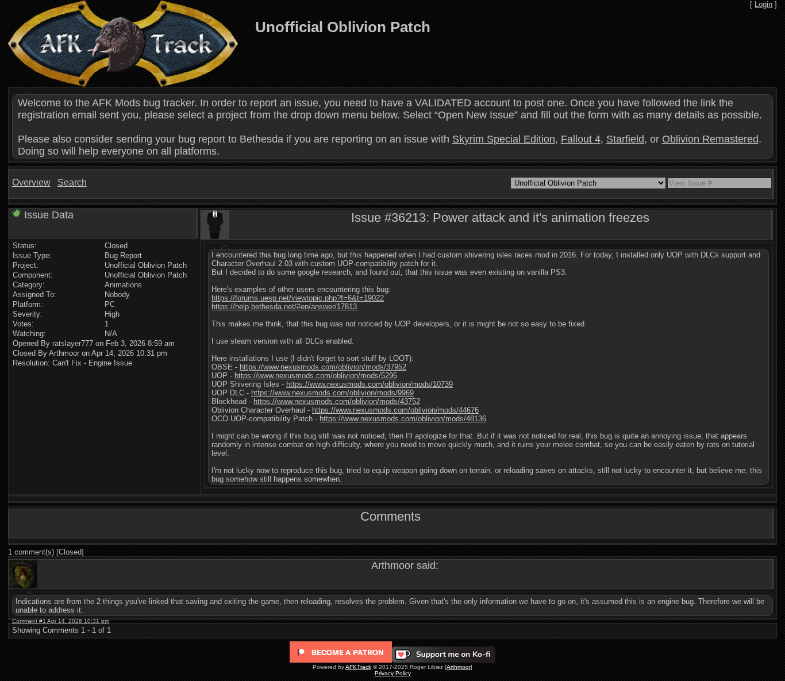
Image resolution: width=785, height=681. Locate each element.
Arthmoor (459, 667)
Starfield (625, 139)
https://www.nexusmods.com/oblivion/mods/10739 (369, 384)
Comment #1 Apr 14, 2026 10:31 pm (60, 621)
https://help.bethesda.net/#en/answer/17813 (284, 306)
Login (763, 4)
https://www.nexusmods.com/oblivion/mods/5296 (315, 375)
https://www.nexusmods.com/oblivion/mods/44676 (395, 410)
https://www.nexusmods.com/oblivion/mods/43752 (336, 401)
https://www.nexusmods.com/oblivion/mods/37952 (323, 367)
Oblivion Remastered (710, 139)
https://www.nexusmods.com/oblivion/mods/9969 (332, 392)
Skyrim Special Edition (503, 139)
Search (72, 182)
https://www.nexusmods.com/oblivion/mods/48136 (403, 418)
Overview (31, 182)
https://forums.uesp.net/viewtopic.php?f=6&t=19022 (297, 298)
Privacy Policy (393, 673)
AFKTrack (358, 667)
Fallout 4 (581, 139)
